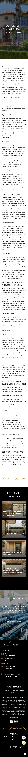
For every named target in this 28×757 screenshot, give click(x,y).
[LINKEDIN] (10, 728)
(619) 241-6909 (8, 660)
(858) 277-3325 (8, 668)
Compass (9, 698)
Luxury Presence (14, 739)
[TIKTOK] (17, 728)
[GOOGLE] (20, 728)
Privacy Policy (20, 747)
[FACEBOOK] (3, 728)
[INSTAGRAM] (7, 728)
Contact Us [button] (14, 630)
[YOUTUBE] (14, 728)
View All (14, 582)
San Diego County (14, 239)
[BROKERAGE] (24, 728)
